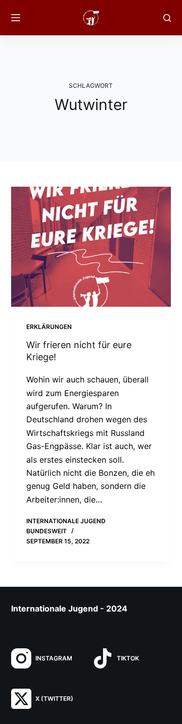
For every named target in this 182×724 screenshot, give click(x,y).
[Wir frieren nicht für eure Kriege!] (91, 247)
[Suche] (167, 18)
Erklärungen (49, 326)
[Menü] (15, 17)
